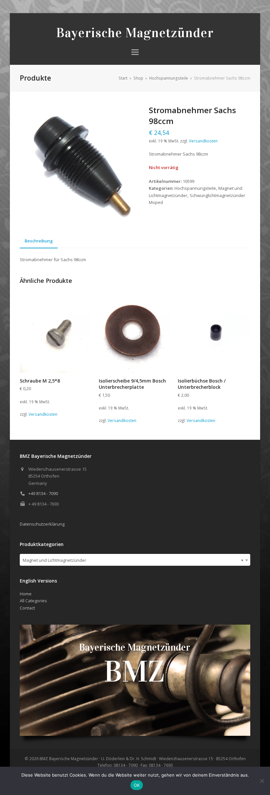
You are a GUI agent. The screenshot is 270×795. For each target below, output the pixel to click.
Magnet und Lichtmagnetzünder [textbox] (133, 560)
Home (26, 594)
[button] (135, 52)
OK (137, 785)
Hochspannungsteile (195, 188)
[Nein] (261, 781)
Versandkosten (203, 140)
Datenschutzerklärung (42, 524)
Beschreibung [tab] (39, 241)
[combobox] (135, 560)
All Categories (33, 601)
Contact (27, 608)
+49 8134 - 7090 (43, 493)
